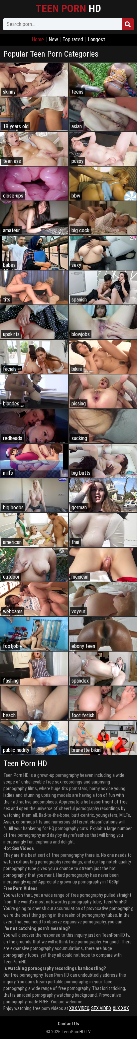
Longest (96, 39)
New (53, 39)
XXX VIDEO (79, 1008)
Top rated (73, 39)
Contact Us (68, 1023)
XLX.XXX (121, 1008)
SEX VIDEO (101, 1008)
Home (38, 39)
